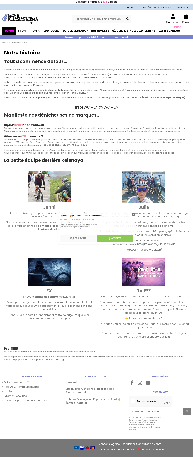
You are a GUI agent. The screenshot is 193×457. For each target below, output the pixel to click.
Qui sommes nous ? (163, 7)
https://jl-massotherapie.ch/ (144, 249)
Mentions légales (109, 444)
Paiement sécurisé (15, 396)
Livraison (9, 391)
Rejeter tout (77, 238)
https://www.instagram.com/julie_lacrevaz (147, 244)
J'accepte (115, 238)
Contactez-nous (183, 7)
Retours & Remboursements (21, 387)
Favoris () (146, 7)
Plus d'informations (69, 231)
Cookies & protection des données (25, 400)
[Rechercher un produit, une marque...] (127, 19)
